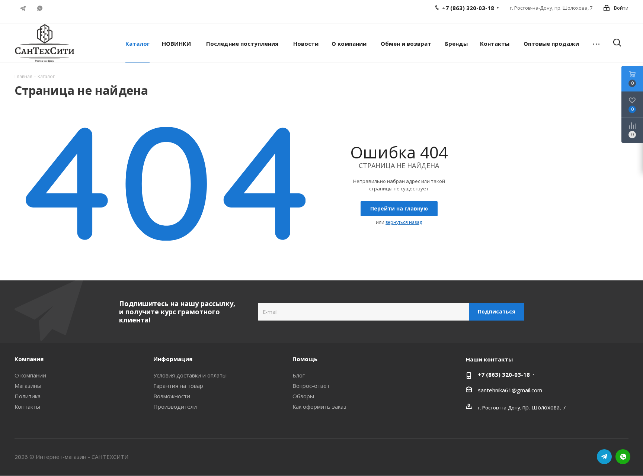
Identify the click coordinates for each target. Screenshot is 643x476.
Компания (29, 359)
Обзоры (303, 396)
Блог (298, 375)
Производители (175, 406)
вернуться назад (404, 222)
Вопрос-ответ (311, 385)
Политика (28, 396)
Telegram (23, 8)
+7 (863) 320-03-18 (504, 374)
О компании (30, 375)
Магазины (28, 385)
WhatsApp (39, 8)
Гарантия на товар (178, 385)
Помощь (304, 359)
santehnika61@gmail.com (510, 390)
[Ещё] (596, 43)
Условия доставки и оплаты (190, 375)
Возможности (171, 396)
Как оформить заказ (319, 406)
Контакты (27, 406)
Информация (172, 359)
